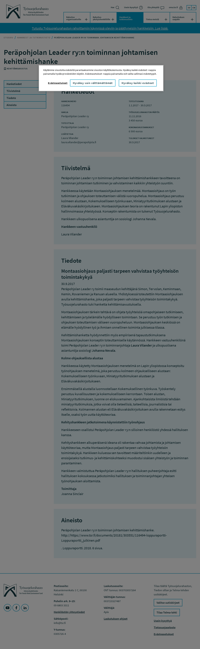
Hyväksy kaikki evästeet (138, 83)
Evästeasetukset (58, 82)
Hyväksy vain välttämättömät (93, 83)
